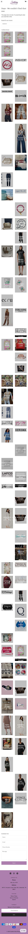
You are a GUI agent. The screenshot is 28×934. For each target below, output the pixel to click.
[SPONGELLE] (7, 744)
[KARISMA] (21, 430)
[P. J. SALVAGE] (7, 592)
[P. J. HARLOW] (21, 579)
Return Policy (14, 896)
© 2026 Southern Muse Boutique (14, 931)
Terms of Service (14, 897)
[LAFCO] (7, 474)
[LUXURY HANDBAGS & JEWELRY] (21, 516)
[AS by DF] (21, 60)
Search (14, 899)
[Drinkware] (7, 282)
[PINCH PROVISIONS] (7, 607)
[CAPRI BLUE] (21, 191)
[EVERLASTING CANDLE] (21, 310)
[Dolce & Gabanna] (7, 251)
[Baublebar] (7, 91)
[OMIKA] (21, 564)
